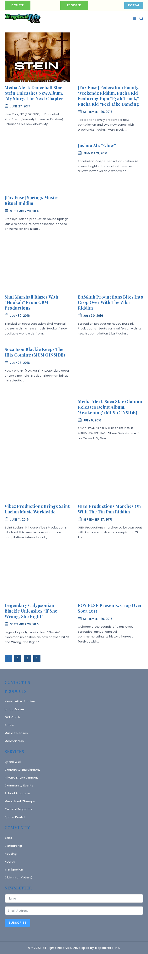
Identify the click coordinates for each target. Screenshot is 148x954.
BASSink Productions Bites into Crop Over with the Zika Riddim (110, 302)
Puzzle (9, 725)
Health (10, 862)
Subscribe (17, 922)
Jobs (8, 838)
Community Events (19, 785)
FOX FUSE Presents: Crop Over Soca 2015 (110, 608)
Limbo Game (14, 709)
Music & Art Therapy (20, 801)
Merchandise (14, 741)
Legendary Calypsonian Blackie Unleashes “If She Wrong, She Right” (31, 610)
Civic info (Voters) (19, 877)
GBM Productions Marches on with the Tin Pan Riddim (109, 509)
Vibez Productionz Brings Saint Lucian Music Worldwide (37, 509)
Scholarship (13, 846)
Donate (17, 5)
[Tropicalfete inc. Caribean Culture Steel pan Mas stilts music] (23, 19)
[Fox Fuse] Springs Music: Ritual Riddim (31, 200)
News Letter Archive (20, 701)
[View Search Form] (141, 18)
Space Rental (15, 817)
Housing (11, 854)
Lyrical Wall (13, 762)
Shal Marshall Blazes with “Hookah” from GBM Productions (31, 302)
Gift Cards (12, 717)
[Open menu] (134, 18)
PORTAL (134, 5)
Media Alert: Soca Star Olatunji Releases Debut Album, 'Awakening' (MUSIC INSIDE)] (110, 406)
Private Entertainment (21, 777)
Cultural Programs (18, 809)
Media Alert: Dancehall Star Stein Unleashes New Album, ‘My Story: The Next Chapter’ (34, 92)
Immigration (14, 869)
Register (74, 5)
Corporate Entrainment (22, 770)
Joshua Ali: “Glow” (97, 145)
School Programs (17, 793)
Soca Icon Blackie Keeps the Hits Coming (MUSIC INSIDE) (35, 352)
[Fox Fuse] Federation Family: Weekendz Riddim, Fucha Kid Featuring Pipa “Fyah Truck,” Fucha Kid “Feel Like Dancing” (109, 95)
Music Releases (16, 733)
